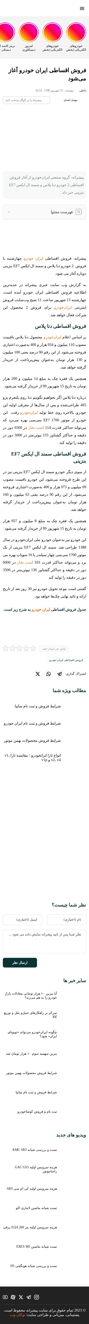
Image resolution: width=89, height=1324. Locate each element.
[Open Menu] (82, 9)
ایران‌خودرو (63, 307)
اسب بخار (36, 428)
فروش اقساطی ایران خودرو (66, 660)
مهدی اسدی (71, 100)
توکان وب (17, 1315)
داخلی (82, 90)
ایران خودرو (33, 258)
